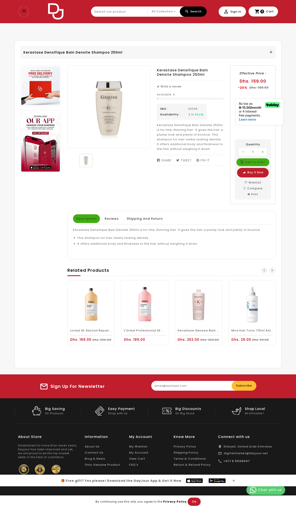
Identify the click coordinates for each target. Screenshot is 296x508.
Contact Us (94, 453)
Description (86, 218)
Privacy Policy (185, 446)
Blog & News (95, 459)
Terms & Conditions (190, 459)
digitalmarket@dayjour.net (246, 453)
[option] (86, 160)
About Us (92, 446)
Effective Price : (253, 73)
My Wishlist (138, 446)
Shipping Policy (186, 453)
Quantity (253, 144)
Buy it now (255, 172)
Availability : (170, 114)
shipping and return (145, 218)
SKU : (164, 109)
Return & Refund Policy (192, 465)
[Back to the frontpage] (271, 52)
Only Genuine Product (102, 465)
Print (254, 194)
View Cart (137, 459)
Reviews (112, 218)
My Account (138, 453)
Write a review (171, 86)
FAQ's (133, 465)
